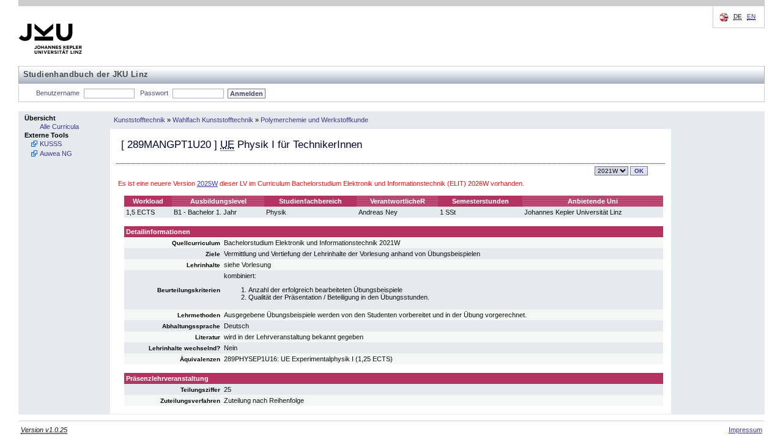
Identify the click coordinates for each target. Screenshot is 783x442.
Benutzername (58, 93)
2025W (207, 183)
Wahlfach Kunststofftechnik (213, 119)
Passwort (154, 93)
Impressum (745, 429)
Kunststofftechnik (139, 119)
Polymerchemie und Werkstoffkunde (314, 119)
